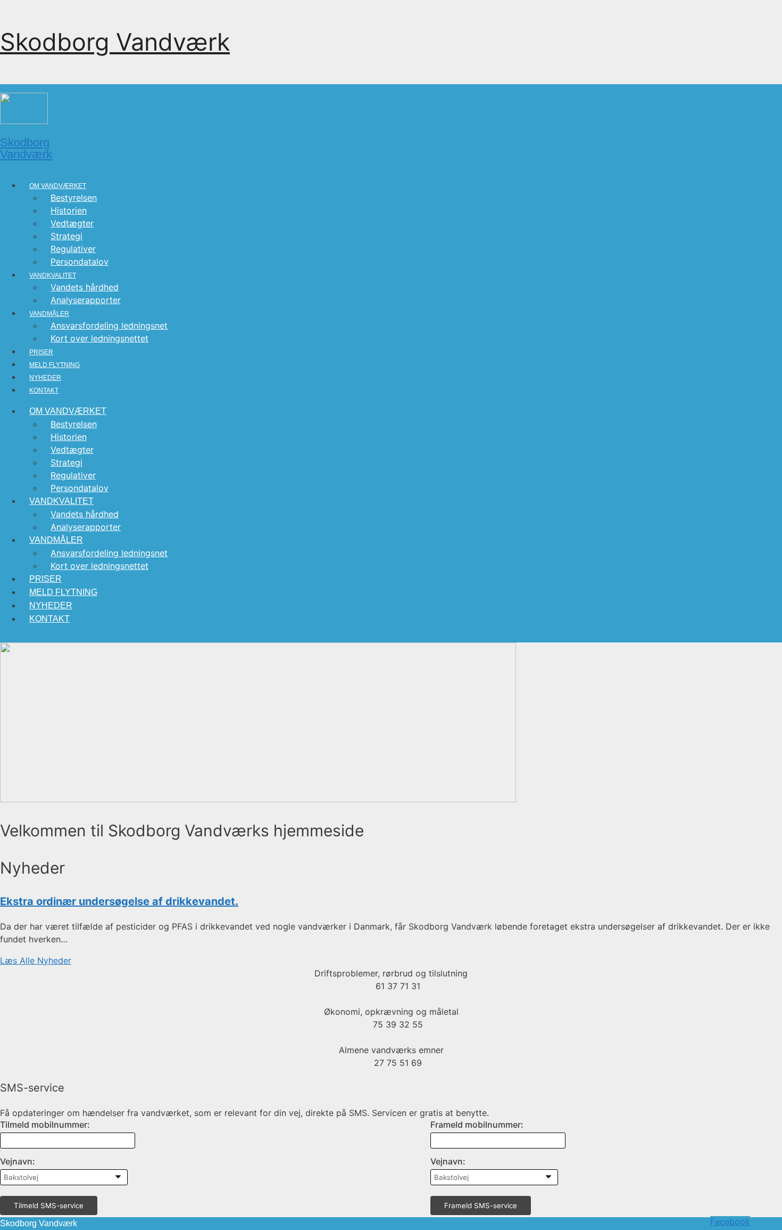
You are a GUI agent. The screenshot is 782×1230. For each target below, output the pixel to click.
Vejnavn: (17, 1161)
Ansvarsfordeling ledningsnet (109, 325)
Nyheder (45, 377)
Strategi (66, 236)
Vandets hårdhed (85, 287)
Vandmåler (49, 313)
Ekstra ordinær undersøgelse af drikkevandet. (119, 901)
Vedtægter (72, 223)
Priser (41, 352)
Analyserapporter (86, 300)
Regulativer (73, 248)
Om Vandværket (57, 186)
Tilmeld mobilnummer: (45, 1124)
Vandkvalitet (52, 275)
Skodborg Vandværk (115, 41)
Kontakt (44, 390)
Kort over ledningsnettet (99, 338)
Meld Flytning (54, 365)
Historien (69, 210)
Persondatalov (80, 261)
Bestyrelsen (74, 197)
